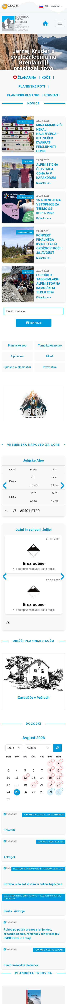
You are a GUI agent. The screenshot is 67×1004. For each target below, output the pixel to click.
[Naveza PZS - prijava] (11, 6)
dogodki (33, 724)
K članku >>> (43, 183)
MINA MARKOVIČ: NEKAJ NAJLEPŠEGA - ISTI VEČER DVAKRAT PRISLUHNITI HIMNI (49, 138)
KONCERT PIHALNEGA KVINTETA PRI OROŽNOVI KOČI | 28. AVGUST (49, 243)
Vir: (6, 510)
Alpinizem (17, 356)
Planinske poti (31, 86)
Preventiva (50, 367)
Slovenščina (52, 6)
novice (33, 103)
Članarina (26, 77)
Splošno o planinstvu (17, 367)
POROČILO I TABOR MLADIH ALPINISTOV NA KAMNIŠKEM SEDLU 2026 (48, 283)
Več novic (35, 323)
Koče (45, 77)
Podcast (52, 95)
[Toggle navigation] (60, 23)
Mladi (49, 356)
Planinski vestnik (23, 95)
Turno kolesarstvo (50, 345)
